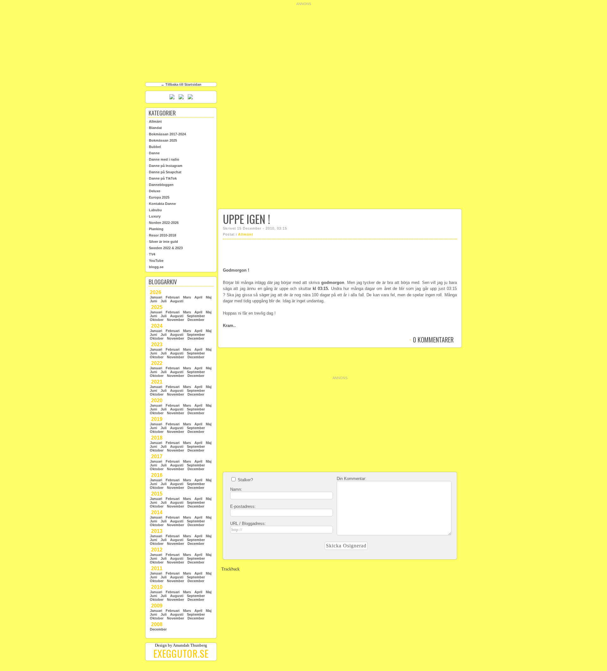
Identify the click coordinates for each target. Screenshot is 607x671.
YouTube (155, 260)
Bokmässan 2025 (162, 140)
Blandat (154, 128)
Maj (209, 297)
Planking (155, 229)
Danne (153, 153)
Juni (153, 301)
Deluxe (153, 191)
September (196, 316)
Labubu (154, 210)
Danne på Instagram (164, 166)
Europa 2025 (158, 197)
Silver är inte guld (162, 241)
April (198, 297)
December (195, 320)
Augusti (176, 301)
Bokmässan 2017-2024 (166, 134)
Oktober (156, 320)
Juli (164, 301)
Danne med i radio (163, 159)
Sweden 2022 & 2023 (165, 248)
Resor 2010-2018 (161, 235)
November (175, 320)
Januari (156, 297)
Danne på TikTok (162, 178)
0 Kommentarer (431, 339)
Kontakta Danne (161, 204)
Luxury (154, 216)
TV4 (151, 254)
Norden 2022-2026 (163, 223)
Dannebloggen (160, 185)
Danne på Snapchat (164, 172)
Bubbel (154, 147)
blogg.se (155, 267)
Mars (187, 297)
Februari (173, 297)
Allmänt (245, 234)
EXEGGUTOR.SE (181, 653)
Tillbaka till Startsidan (183, 84)
